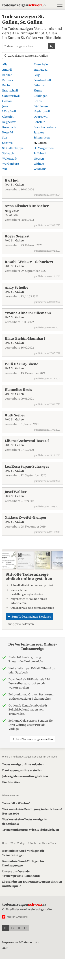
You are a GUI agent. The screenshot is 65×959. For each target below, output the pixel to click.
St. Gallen (40, 143)
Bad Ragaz (40, 70)
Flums (38, 90)
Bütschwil (40, 85)
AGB (5, 948)
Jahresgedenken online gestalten (25, 776)
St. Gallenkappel (13, 148)
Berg (37, 75)
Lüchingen (41, 106)
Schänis (7, 143)
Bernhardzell (42, 80)
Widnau (39, 164)
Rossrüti (7, 132)
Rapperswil (9, 122)
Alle (4, 64)
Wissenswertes (10, 795)
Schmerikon (42, 137)
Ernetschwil (10, 90)
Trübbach (40, 153)
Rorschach (9, 127)
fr (12, 928)
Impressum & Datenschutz (20, 942)
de (5, 928)
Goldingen (40, 96)
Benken (7, 75)
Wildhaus (40, 169)
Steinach (8, 153)
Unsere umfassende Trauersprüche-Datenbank (21, 873)
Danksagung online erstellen (22, 770)
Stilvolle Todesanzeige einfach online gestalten (29, 576)
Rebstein (39, 122)
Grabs (38, 101)
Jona (5, 106)
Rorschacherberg (45, 127)
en (25, 928)
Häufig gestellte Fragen (20, 624)
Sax (4, 137)
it (19, 928)
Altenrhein (41, 64)
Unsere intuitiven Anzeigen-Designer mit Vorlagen (29, 756)
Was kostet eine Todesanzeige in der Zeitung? (24, 821)
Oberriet (8, 117)
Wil (4, 169)
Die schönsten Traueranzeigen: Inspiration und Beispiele (32, 883)
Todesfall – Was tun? (16, 803)
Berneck (7, 80)
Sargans (39, 132)
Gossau (7, 101)
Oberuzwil (40, 117)
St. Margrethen (44, 148)
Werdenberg (10, 164)
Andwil (7, 70)
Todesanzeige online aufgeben (23, 764)
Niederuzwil (42, 111)
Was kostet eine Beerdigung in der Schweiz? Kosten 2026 (32, 811)
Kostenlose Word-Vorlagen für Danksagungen (23, 863)
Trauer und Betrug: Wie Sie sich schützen (30, 830)
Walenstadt (9, 158)
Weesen (39, 158)
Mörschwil (9, 111)
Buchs (6, 85)
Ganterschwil (11, 96)
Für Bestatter (11, 782)
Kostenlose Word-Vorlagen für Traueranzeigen (23, 853)
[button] (59, 5)
